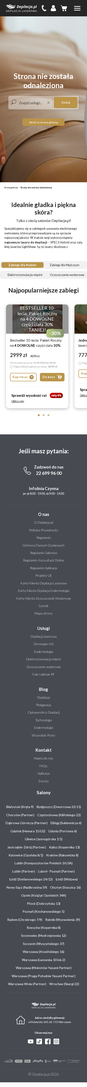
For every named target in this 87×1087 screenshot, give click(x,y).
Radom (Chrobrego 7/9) (24, 920)
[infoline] (44, 8)
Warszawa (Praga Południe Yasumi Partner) (43, 976)
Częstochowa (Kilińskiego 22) (59, 815)
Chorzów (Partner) (20, 815)
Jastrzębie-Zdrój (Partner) (26, 847)
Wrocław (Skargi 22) (64, 984)
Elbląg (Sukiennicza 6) (66, 823)
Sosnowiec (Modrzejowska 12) (43, 935)
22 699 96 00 (49, 473)
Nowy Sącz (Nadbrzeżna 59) (26, 887)
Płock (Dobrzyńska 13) (43, 903)
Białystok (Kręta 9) (20, 807)
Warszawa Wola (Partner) (27, 984)
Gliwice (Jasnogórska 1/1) (43, 839)
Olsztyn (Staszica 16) (65, 887)
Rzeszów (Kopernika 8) (44, 928)
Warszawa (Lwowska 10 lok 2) (43, 960)
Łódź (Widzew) (67, 879)
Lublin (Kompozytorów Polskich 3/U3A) (44, 863)
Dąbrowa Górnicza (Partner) (27, 823)
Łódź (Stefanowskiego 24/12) (31, 879)
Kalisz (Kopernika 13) (64, 847)
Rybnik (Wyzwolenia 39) (62, 920)
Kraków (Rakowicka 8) (62, 855)
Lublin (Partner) (23, 871)
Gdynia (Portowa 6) (62, 831)
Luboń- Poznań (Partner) (56, 871)
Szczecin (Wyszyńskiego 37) (43, 944)
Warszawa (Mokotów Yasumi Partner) (43, 968)
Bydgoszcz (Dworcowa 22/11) (59, 807)
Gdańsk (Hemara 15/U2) (27, 831)
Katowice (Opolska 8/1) (26, 855)
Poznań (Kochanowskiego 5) (43, 911)
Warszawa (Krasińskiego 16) (43, 952)
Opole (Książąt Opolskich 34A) (43, 895)
